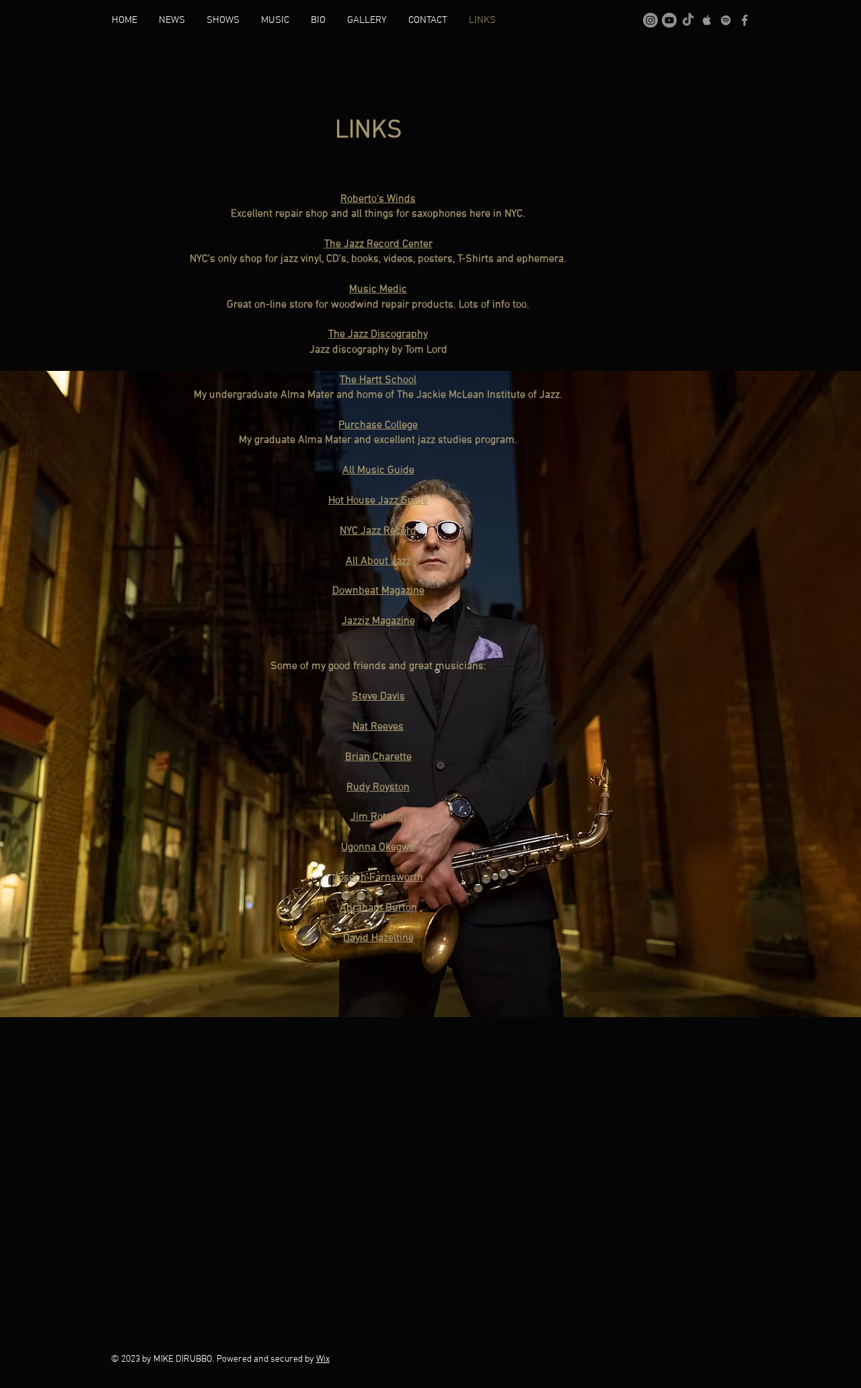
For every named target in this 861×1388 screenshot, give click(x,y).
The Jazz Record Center (378, 244)
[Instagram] (650, 20)
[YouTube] (669, 20)
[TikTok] (688, 20)
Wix (323, 1359)
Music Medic (378, 289)
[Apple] (707, 20)
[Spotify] (725, 20)
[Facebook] (744, 20)
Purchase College (378, 425)
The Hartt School (378, 380)
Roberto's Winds (378, 199)
